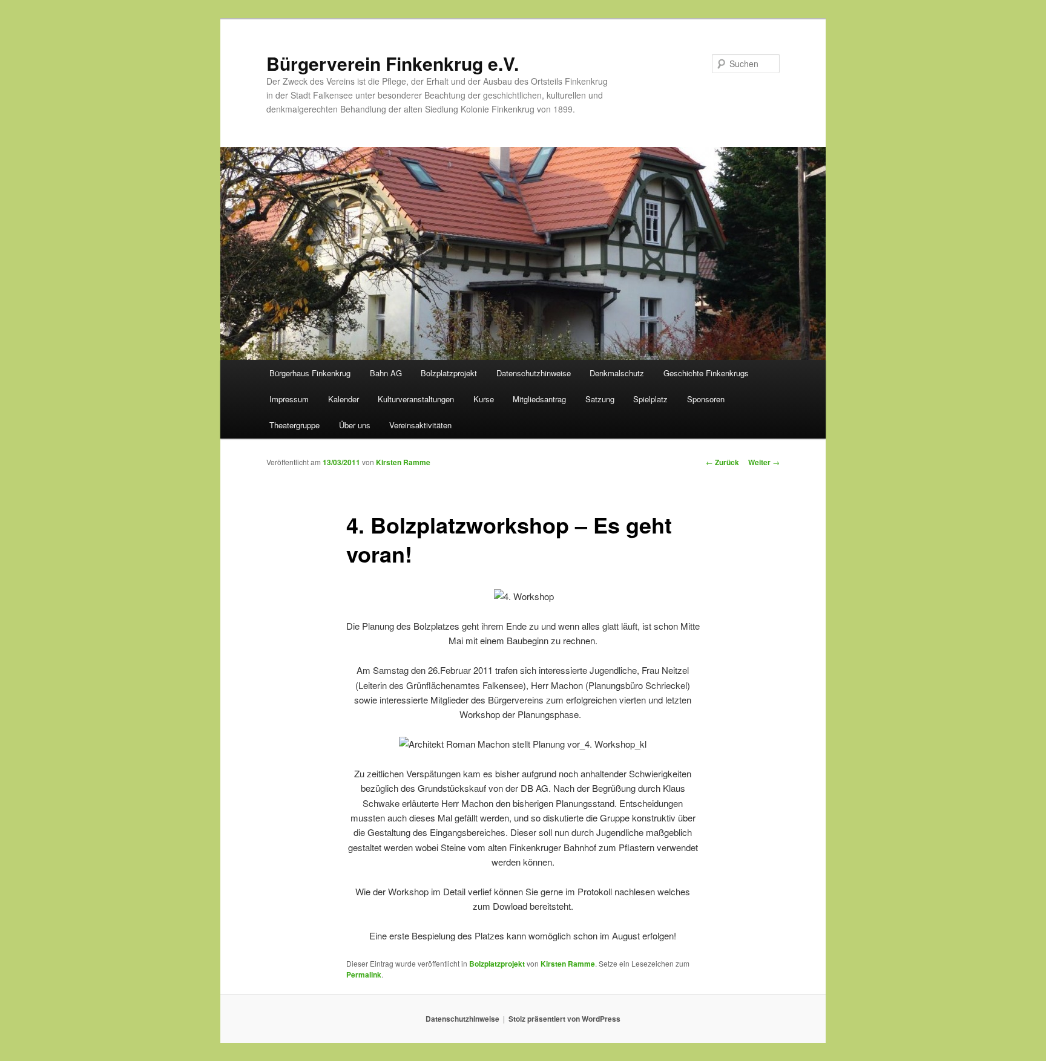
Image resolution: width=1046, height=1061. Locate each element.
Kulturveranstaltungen (416, 399)
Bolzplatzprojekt (449, 373)
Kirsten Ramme (403, 462)
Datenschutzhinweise (533, 373)
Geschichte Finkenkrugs (706, 373)
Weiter (764, 462)
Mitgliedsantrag (539, 399)
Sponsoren (706, 399)
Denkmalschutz (617, 373)
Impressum (289, 399)
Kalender (343, 399)
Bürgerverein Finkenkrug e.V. (392, 63)
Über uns (354, 425)
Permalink (363, 974)
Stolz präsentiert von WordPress (564, 1018)
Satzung (599, 399)
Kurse (483, 399)
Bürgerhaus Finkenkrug (309, 373)
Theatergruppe (294, 425)
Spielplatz (650, 399)
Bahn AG (386, 373)
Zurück (722, 462)
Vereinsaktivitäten (420, 425)
